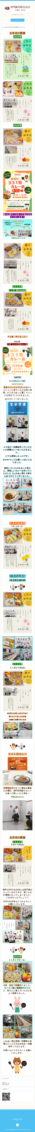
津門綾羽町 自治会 (13, 1129)
